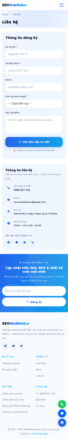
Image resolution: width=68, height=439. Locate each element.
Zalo (41, 406)
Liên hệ (40, 376)
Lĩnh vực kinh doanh (16, 96)
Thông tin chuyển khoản (15, 412)
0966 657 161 (22, 190)
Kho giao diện (9, 369)
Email (8, 79)
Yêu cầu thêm (12, 112)
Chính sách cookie (12, 393)
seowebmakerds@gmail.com (30, 202)
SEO (14, 5)
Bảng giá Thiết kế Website (16, 406)
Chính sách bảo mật (13, 399)
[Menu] (61, 5)
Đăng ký (36, 302)
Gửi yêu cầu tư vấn (36, 142)
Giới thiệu (41, 363)
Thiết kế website (11, 363)
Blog (39, 369)
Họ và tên (11, 46)
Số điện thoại (13, 63)
